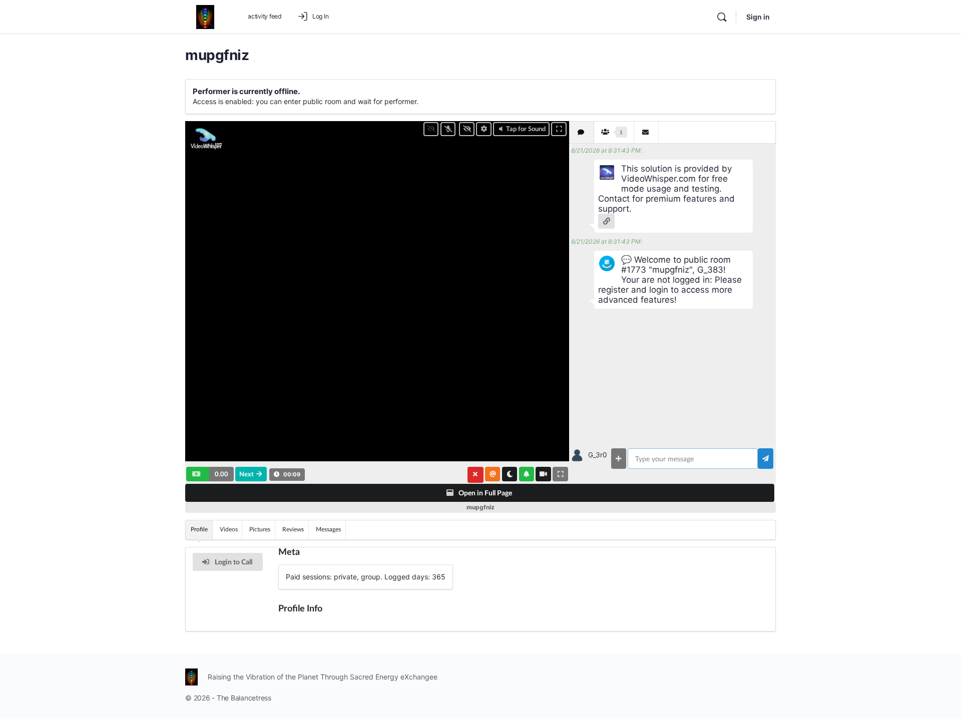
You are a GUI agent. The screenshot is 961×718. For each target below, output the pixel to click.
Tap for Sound (526, 129)
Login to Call (232, 561)
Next (246, 474)
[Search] (722, 17)
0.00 (221, 474)
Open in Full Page (484, 492)
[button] (210, 474)
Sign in (758, 17)
